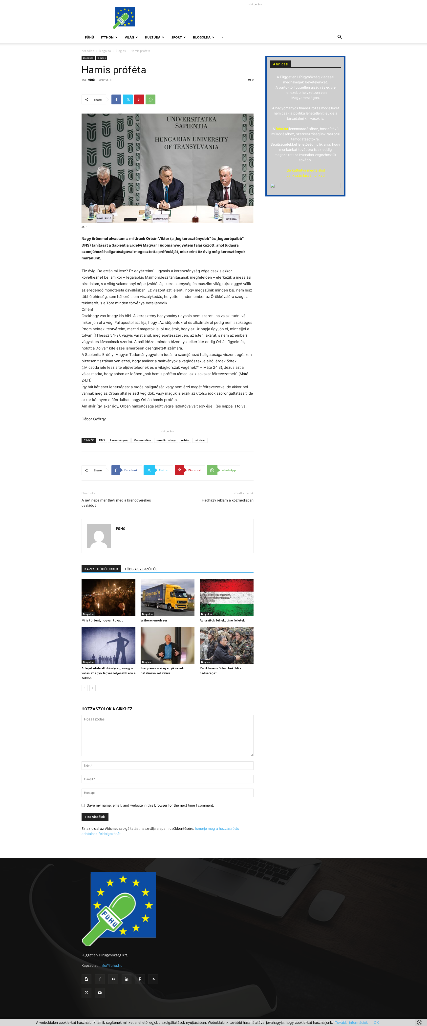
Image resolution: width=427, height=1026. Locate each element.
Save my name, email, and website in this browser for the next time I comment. (150, 805)
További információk (351, 1022)
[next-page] (92, 688)
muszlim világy (166, 440)
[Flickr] (113, 979)
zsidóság (199, 440)
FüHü (89, 37)
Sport (176, 37)
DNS (102, 440)
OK (376, 1022)
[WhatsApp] (150, 99)
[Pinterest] (139, 99)
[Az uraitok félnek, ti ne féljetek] (227, 597)
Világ (129, 37)
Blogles (121, 51)
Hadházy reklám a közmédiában (228, 500)
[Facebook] (116, 99)
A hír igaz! (280, 64)
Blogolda (202, 37)
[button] (339, 37)
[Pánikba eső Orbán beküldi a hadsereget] (227, 645)
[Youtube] (100, 993)
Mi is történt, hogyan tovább (103, 620)
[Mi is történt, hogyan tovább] (108, 597)
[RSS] (153, 979)
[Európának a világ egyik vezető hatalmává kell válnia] (167, 645)
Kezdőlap (88, 51)
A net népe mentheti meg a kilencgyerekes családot (116, 503)
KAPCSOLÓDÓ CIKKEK (101, 569)
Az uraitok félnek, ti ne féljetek (222, 620)
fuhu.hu (282, 129)
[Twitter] (128, 99)
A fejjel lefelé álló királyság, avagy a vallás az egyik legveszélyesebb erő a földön (108, 673)
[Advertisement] (255, 18)
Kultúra (152, 37)
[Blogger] (86, 979)
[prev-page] (85, 688)
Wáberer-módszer (154, 620)
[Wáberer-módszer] (167, 597)
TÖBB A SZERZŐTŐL (140, 569)
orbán (185, 440)
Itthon (107, 37)
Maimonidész (142, 440)
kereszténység (119, 440)
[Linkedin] (126, 979)
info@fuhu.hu (111, 965)
